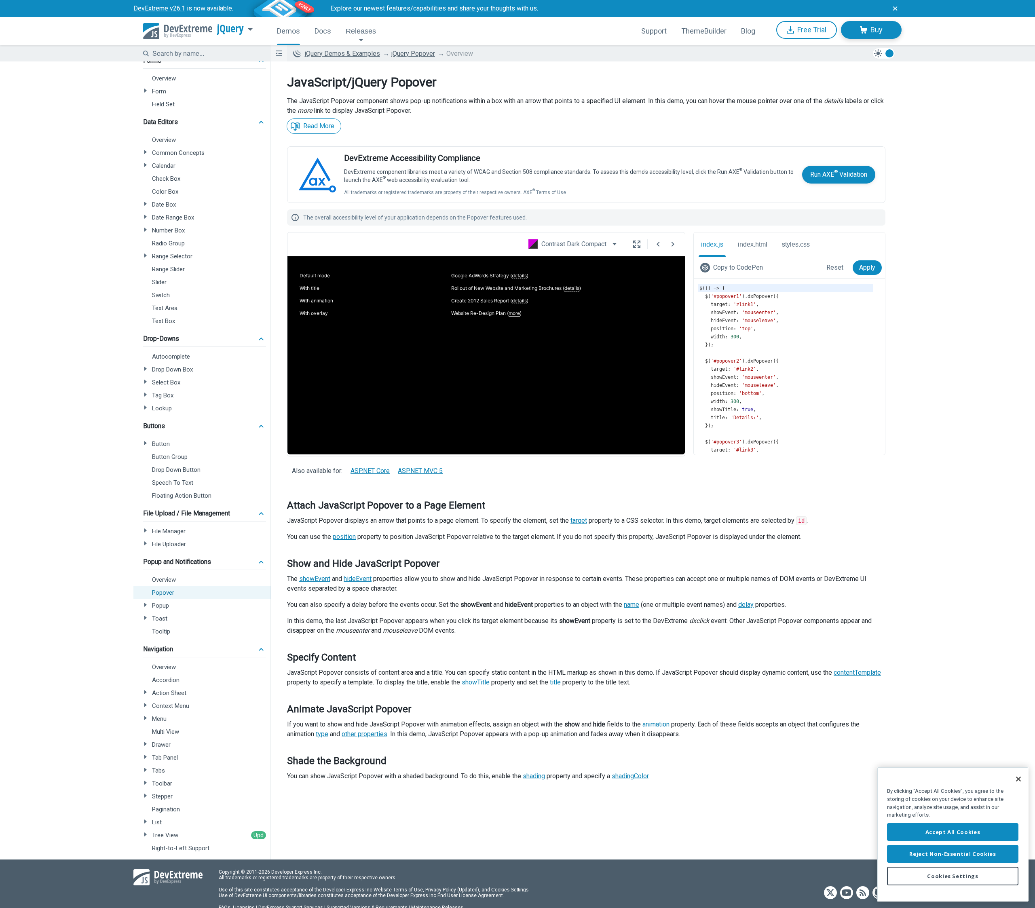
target (578, 520)
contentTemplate (857, 672)
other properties (364, 734)
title (555, 682)
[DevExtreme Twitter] (830, 893)
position (344, 537)
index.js (712, 244)
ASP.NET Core (370, 471)
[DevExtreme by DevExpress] (177, 31)
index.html (752, 244)
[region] (953, 834)
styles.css (796, 244)
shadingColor (630, 776)
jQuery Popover (413, 53)
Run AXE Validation (838, 173)
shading (534, 776)
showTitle (476, 682)
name (631, 604)
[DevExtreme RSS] (862, 893)
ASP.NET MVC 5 (420, 471)
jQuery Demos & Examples (342, 53)
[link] (733, 267)
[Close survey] (895, 8)
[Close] (1018, 779)
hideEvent (358, 579)
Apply (867, 267)
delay (746, 604)
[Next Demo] (672, 244)
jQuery (230, 28)
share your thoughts (487, 8)
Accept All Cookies (952, 832)
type (322, 734)
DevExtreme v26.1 (159, 8)
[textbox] (206, 53)
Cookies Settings (509, 890)
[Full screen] (636, 244)
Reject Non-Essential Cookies (952, 853)
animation (656, 724)
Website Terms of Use (398, 890)
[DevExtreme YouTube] (846, 893)
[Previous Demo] (658, 244)
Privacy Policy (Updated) (452, 890)
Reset (834, 267)
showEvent (314, 579)
